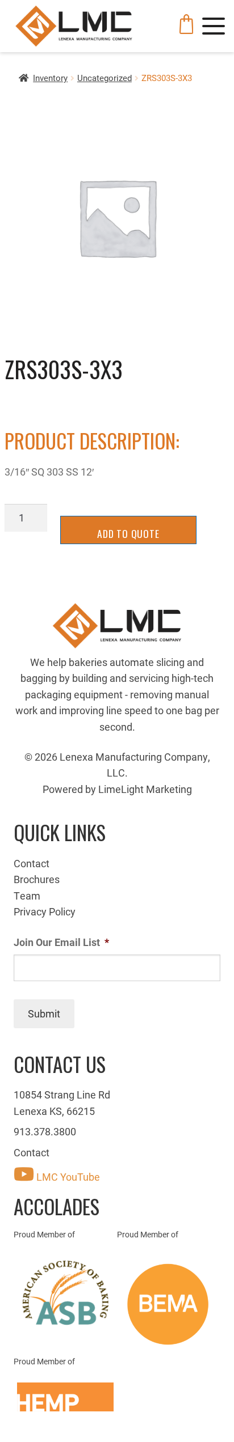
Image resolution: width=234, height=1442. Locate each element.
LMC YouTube (67, 1177)
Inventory (50, 77)
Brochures (37, 879)
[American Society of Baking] (65, 1293)
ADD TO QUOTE (128, 533)
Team (27, 895)
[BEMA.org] (168, 1304)
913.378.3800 (45, 1131)
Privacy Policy (45, 911)
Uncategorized (104, 77)
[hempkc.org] (65, 1397)
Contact (31, 863)
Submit (44, 1013)
